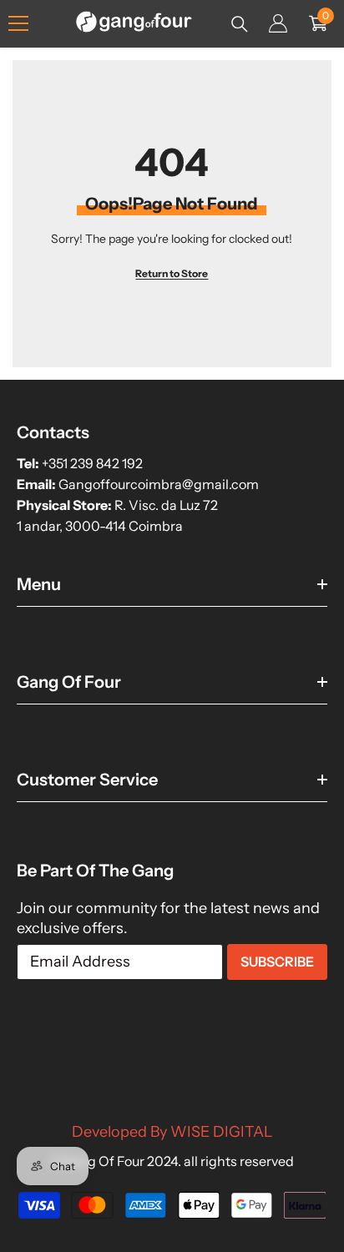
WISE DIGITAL (221, 1132)
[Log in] (278, 23)
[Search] (240, 24)
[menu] (18, 23)
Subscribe (277, 961)
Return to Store (171, 273)
